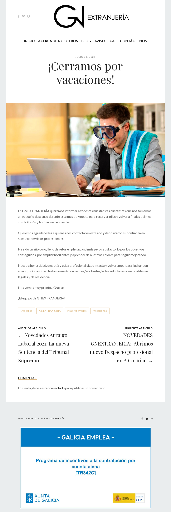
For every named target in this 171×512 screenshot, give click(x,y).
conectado (57, 388)
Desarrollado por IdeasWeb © (44, 418)
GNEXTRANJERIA (50, 310)
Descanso (27, 310)
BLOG (86, 41)
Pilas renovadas (77, 310)
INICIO (29, 41)
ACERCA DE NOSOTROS (58, 41)
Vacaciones (100, 310)
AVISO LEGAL (105, 41)
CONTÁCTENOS (133, 41)
